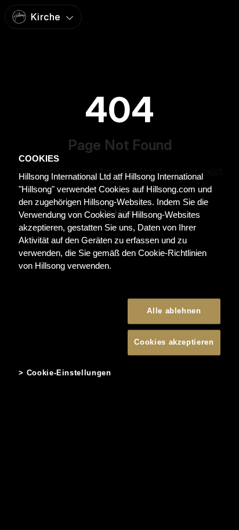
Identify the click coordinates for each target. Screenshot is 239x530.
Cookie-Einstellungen (69, 373)
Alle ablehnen (174, 310)
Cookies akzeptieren (173, 342)
